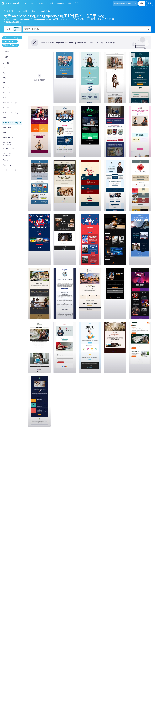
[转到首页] (9, 3)
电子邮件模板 (8, 11)
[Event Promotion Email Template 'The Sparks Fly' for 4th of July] (39, 239)
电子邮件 (17, 29)
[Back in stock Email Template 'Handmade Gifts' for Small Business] (64, 185)
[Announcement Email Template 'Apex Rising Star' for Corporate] (64, 293)
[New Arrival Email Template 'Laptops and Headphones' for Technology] (115, 239)
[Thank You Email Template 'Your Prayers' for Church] (115, 347)
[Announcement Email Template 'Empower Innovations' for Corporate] (90, 77)
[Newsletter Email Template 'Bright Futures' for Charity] (64, 131)
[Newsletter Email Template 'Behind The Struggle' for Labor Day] (39, 185)
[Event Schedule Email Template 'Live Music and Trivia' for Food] (90, 185)
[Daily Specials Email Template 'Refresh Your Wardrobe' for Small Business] (115, 77)
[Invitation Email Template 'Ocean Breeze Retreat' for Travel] (39, 347)
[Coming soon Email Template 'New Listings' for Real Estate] (39, 293)
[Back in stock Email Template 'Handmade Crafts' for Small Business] (64, 239)
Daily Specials (22, 11)
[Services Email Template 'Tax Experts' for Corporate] (64, 347)
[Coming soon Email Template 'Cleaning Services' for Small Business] (90, 347)
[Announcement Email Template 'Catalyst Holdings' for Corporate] (140, 77)
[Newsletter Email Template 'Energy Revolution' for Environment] (140, 239)
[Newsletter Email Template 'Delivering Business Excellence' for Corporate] (115, 185)
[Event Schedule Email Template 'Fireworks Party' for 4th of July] (90, 239)
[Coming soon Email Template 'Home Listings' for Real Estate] (140, 347)
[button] (21, 51)
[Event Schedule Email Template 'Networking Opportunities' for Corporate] (39, 401)
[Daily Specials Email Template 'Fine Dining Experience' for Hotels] (90, 293)
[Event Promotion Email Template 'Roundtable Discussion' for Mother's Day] (140, 131)
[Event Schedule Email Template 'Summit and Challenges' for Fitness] (39, 131)
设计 (8, 29)
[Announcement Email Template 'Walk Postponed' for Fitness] (64, 77)
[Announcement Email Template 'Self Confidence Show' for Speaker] (115, 293)
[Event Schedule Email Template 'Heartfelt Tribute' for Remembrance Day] (140, 185)
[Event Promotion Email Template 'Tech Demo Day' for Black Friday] (90, 131)
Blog (33, 11)
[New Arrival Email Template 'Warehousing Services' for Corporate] (115, 131)
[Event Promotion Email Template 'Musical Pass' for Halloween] (140, 293)
